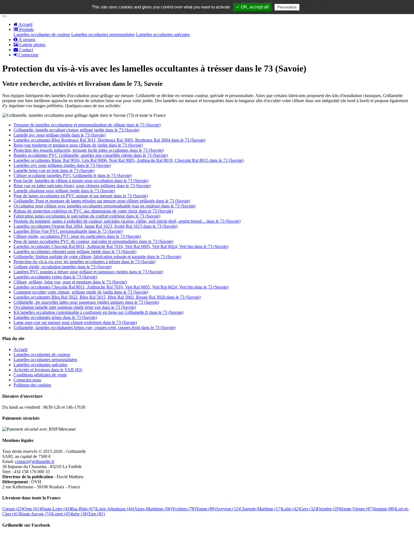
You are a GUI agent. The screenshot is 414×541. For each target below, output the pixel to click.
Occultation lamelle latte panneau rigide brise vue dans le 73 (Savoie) (75, 307)
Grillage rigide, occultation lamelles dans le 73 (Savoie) (63, 266)
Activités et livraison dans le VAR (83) (48, 369)
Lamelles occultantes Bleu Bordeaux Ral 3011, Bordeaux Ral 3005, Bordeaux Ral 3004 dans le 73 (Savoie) (109, 140)
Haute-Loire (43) (56, 508)
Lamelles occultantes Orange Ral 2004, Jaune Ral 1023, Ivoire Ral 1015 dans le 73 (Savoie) (95, 226)
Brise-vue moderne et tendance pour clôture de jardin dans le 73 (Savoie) (78, 145)
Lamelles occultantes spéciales (163, 34)
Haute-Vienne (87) (356, 508)
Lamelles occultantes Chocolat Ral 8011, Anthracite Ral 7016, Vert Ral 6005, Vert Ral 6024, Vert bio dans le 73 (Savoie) (121, 246)
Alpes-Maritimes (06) (153, 508)
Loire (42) (291, 508)
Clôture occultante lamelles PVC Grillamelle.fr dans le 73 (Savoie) (73, 175)
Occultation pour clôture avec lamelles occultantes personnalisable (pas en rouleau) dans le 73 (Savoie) (104, 206)
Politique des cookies (32, 385)
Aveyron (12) (228, 508)
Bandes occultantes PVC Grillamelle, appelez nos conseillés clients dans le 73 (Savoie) (91, 155)
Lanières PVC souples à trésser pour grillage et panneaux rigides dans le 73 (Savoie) (88, 271)
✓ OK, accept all (252, 7)
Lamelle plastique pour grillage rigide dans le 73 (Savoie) (64, 190)
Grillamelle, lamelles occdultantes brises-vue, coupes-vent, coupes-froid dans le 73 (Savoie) (94, 327)
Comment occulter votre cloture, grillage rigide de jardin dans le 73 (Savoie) (81, 292)
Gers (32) (308, 508)
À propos (26, 39)
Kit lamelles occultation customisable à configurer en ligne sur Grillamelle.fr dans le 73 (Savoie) (98, 312)
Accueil (25, 24)
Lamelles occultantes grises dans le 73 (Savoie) (55, 317)
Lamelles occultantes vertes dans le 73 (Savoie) (55, 276)
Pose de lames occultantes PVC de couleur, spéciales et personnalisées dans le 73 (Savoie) (93, 241)
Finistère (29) (328, 508)
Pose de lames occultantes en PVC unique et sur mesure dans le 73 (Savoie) (81, 195)
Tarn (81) (96, 513)
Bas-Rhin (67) (83, 508)
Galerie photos (31, 44)
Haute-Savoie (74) (35, 513)
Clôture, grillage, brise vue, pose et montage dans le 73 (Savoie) (70, 282)
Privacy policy (314, 7)
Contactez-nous (27, 379)
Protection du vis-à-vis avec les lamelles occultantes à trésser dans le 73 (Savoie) (84, 261)
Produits (26, 29)
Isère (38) (79, 513)
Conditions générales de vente (40, 374)
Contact (25, 49)
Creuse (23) (12, 508)
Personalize (287, 7)
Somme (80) (384, 508)
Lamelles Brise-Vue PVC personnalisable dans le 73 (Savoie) (68, 231)
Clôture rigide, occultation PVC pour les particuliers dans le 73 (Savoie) (77, 236)
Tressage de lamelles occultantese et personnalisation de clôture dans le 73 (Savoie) (87, 124)
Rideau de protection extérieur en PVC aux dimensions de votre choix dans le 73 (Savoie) (93, 211)
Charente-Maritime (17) (261, 508)
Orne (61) (32, 508)
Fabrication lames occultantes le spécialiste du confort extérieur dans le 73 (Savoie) (87, 216)
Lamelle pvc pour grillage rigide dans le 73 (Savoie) (60, 135)
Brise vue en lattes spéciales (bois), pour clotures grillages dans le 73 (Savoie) (82, 185)
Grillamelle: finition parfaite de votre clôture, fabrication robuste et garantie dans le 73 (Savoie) (97, 256)
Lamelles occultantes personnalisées (103, 34)
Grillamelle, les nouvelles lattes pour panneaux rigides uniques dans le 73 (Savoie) (86, 302)
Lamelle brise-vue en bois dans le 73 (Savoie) (54, 170)
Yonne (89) (206, 508)
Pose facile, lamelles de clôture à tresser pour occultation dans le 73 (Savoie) (81, 180)
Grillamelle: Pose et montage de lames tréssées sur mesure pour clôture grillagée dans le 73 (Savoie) (102, 200)
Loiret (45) (61, 513)
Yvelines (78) (184, 508)
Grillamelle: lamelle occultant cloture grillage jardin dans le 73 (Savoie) (76, 130)
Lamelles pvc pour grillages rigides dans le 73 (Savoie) (62, 165)
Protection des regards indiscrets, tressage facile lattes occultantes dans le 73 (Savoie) (89, 150)
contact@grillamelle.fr (34, 461)
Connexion (27, 54)
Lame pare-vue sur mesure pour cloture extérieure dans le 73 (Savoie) (75, 322)
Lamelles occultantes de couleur (42, 34)
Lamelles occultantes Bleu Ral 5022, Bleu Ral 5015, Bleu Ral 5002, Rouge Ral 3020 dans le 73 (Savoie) (107, 297)
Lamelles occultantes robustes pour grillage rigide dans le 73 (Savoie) (75, 251)
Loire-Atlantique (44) (115, 508)
